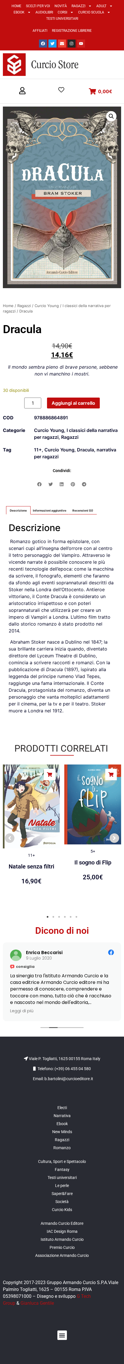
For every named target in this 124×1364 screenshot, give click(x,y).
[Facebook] (43, 44)
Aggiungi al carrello (73, 403)
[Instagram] (71, 44)
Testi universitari (62, 19)
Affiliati (40, 31)
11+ (38, 450)
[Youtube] (81, 44)
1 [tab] (47, 917)
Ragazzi (78, 6)
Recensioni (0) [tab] (82, 510)
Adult (101, 6)
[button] (22, 91)
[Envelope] (62, 44)
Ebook (19, 12)
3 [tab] (59, 917)
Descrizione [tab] (18, 510)
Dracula (85, 450)
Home (16, 6)
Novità (61, 6)
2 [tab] (53, 917)
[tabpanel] (31, 835)
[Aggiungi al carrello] (49, 774)
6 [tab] (76, 917)
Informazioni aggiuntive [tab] (49, 510)
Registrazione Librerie (72, 31)
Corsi (62, 12)
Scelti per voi (38, 6)
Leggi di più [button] (107, 1011)
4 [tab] (65, 917)
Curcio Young (47, 305)
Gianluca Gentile (37, 1303)
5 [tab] (71, 917)
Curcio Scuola (91, 12)
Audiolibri (44, 12)
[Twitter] (52, 44)
